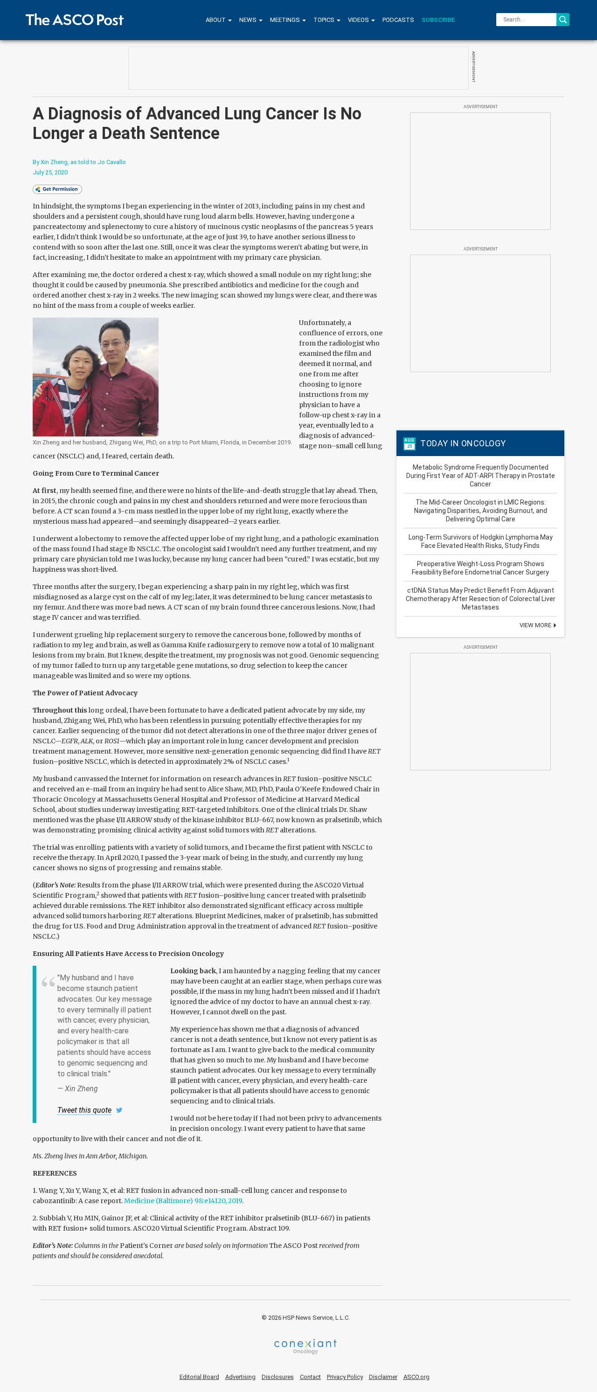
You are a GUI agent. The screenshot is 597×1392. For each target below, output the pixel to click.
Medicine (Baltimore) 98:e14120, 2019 (183, 1201)
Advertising (240, 1376)
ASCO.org (416, 1376)
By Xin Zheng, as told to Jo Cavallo (79, 162)
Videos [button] (359, 19)
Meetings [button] (285, 19)
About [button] (216, 19)
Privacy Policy (345, 1376)
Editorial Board (199, 1376)
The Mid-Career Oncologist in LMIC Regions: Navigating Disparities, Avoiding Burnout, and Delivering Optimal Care (480, 511)
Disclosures (278, 1376)
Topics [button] (324, 19)
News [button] (248, 19)
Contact (310, 1376)
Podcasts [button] (398, 19)
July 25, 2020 (50, 172)
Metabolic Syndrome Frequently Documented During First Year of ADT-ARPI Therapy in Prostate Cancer (480, 476)
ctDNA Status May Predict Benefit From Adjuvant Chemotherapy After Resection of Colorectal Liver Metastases (480, 599)
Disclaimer (383, 1376)
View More (536, 625)
